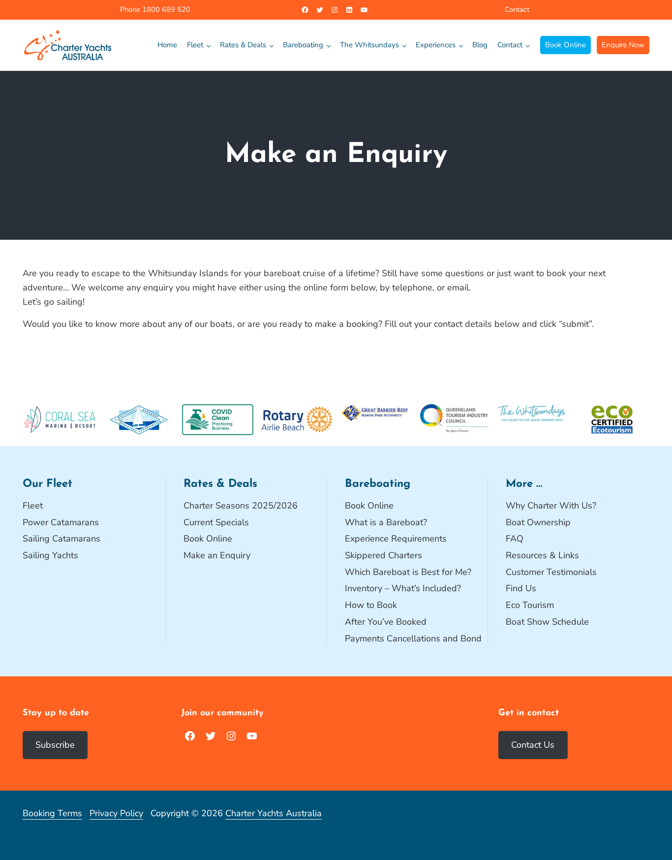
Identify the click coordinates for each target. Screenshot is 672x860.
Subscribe (55, 745)
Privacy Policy (116, 813)
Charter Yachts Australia (273, 813)
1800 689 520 (165, 9)
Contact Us (532, 745)
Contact (517, 9)
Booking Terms (52, 813)
